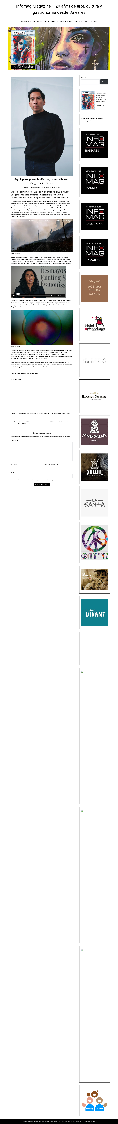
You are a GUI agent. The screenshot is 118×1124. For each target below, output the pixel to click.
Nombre (14, 464)
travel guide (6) (65, 21)
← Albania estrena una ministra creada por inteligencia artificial (24, 422)
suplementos (37, 21)
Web (12, 473)
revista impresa (50, 21)
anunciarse (78, 21)
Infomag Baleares (55, 187)
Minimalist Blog (80, 1121)
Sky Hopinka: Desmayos (50, 195)
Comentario (15, 440)
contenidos (25, 21)
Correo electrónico (50, 464)
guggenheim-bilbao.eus (31, 373)
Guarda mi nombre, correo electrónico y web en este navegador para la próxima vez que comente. (42, 480)
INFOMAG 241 (101, 105)
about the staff (91, 21)
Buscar (83, 77)
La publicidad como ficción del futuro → (59, 422)
